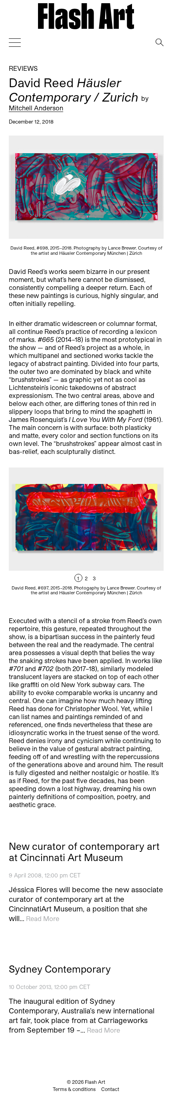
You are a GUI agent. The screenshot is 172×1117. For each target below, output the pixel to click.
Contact (110, 1089)
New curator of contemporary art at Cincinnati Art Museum (84, 852)
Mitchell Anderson (36, 107)
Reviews (23, 68)
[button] (125, 536)
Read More (42, 918)
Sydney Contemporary (60, 969)
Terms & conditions (74, 1089)
